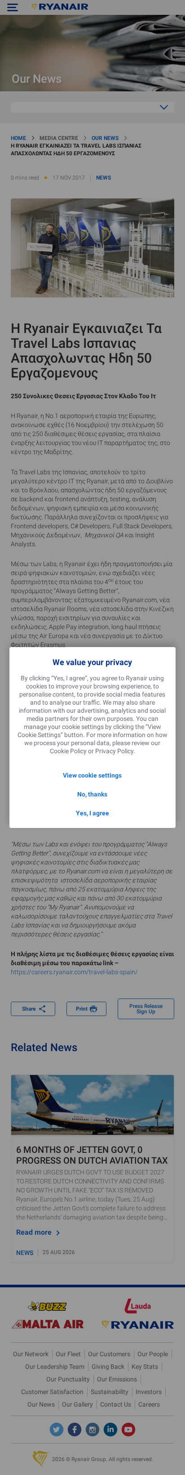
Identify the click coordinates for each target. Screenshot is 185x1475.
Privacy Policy (114, 751)
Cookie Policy (68, 751)
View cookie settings (92, 775)
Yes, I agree (92, 813)
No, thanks (92, 794)
